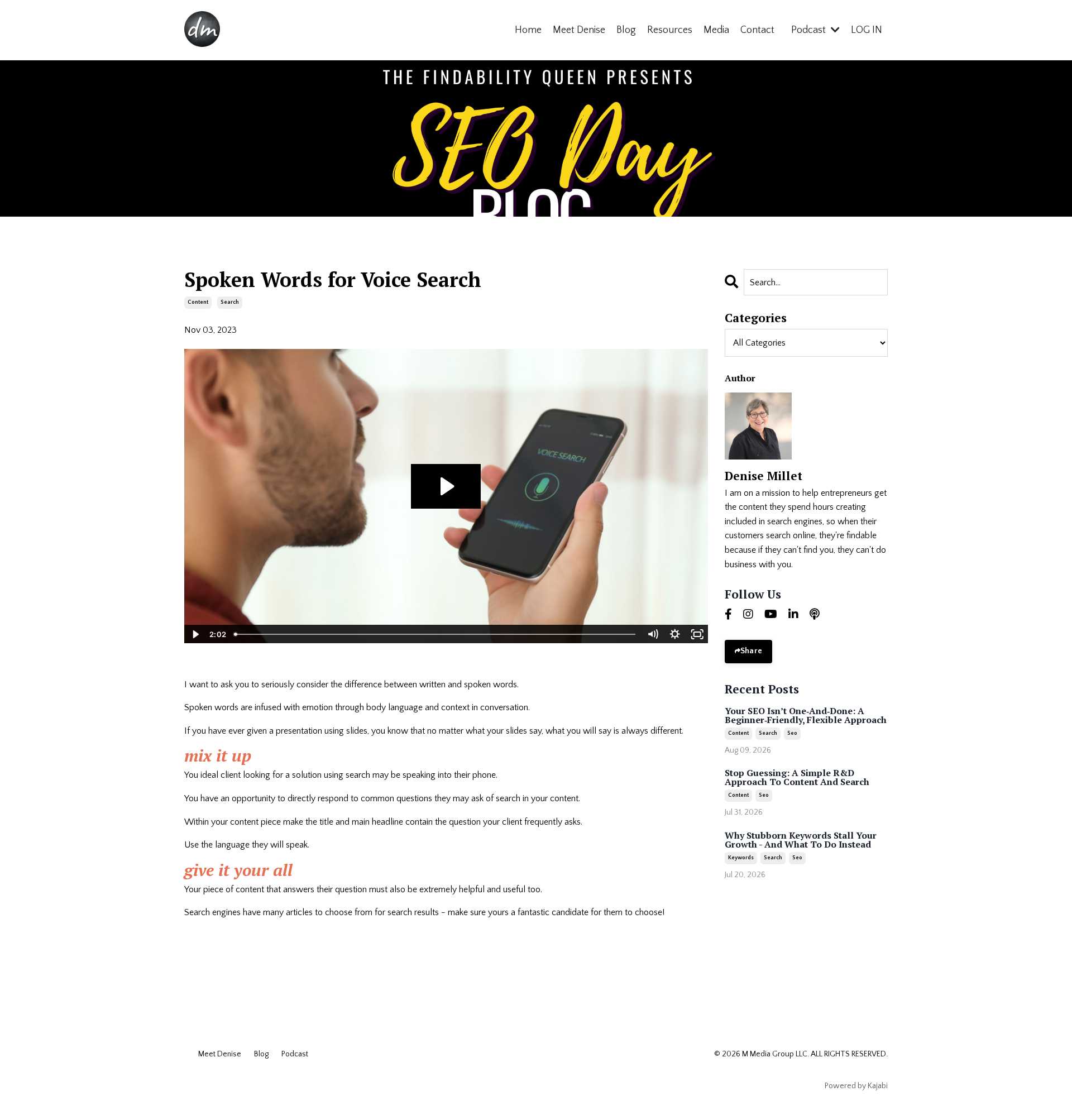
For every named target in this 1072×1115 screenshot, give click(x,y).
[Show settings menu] (675, 634)
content (198, 302)
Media (716, 30)
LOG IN (866, 30)
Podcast (294, 1054)
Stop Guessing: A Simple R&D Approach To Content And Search (797, 777)
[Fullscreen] (697, 634)
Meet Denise (579, 30)
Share (751, 651)
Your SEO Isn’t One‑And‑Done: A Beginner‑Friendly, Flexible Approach (806, 715)
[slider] (435, 634)
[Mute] (653, 634)
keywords (741, 858)
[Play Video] (195, 634)
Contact (757, 30)
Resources (669, 30)
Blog (626, 30)
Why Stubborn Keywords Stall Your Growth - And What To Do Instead (801, 840)
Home (528, 30)
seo (792, 733)
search (230, 302)
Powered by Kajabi (856, 1085)
